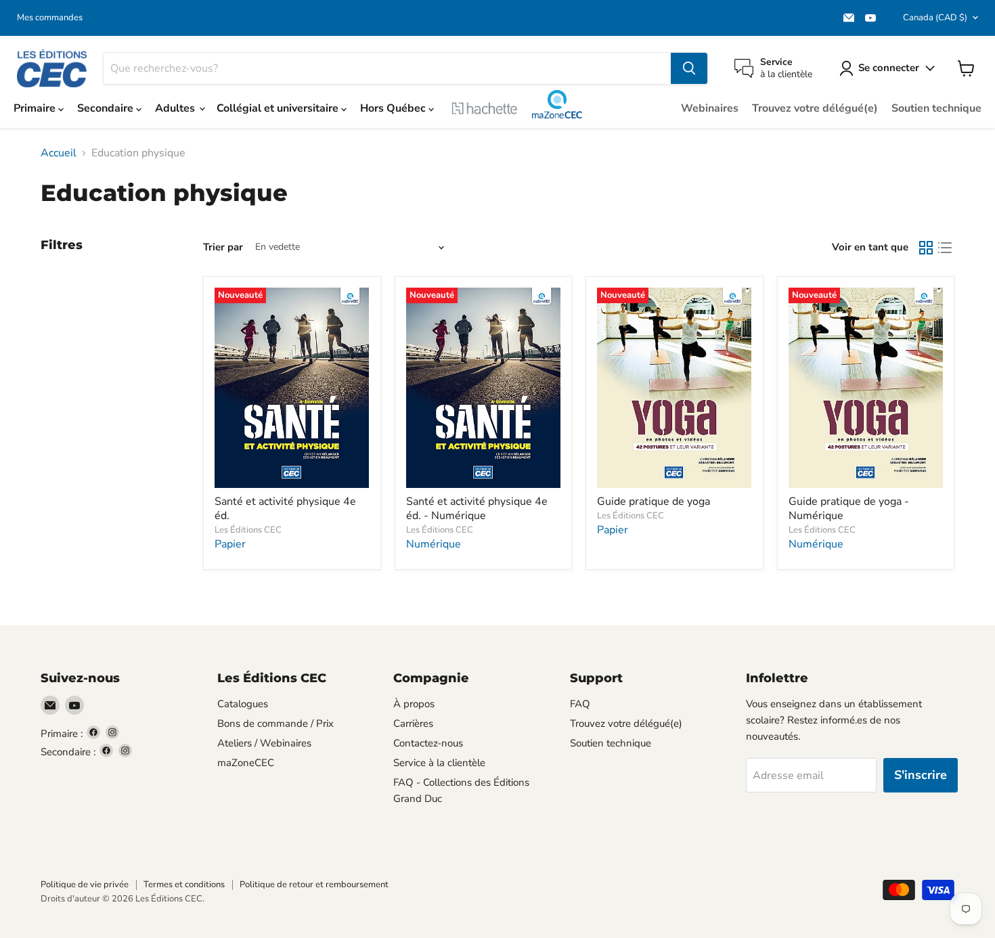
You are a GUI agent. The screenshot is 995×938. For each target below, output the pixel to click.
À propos (414, 704)
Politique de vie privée (85, 884)
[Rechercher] (689, 68)
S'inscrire (920, 775)
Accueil (58, 153)
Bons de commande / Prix (275, 723)
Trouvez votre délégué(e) (815, 108)
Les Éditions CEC (248, 530)
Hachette (484, 108)
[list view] (944, 247)
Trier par (223, 247)
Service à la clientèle (439, 762)
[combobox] (387, 68)
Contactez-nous (428, 743)
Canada (935, 18)
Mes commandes (50, 18)
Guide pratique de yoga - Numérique (849, 508)
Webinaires (709, 108)
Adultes (176, 108)
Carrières (413, 723)
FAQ (580, 704)
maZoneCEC (557, 104)
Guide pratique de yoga (653, 501)
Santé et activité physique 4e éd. (285, 508)
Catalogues (242, 704)
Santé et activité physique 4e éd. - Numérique (477, 508)
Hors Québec (394, 108)
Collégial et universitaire (279, 108)
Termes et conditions (184, 884)
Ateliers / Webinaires (264, 743)
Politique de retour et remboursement (314, 884)
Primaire (36, 108)
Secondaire (106, 108)
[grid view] (925, 247)
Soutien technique (936, 108)
